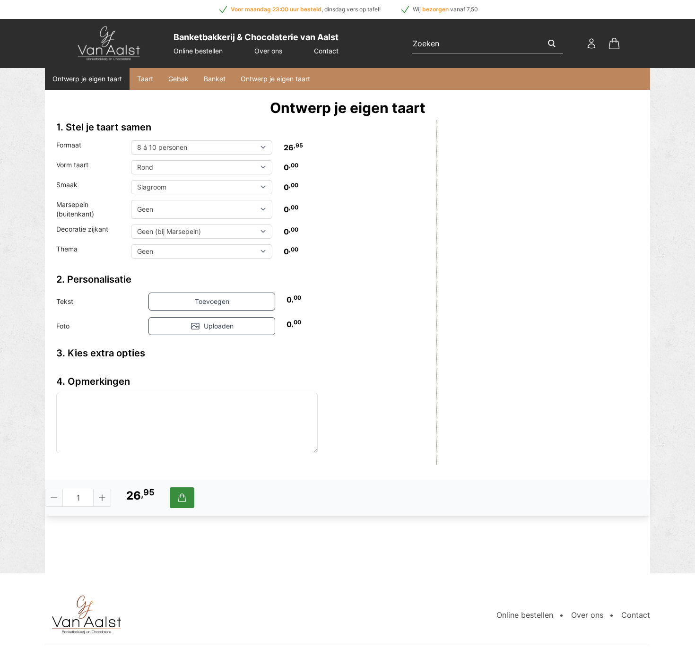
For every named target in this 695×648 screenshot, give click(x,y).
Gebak (178, 79)
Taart (145, 79)
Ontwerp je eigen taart (87, 79)
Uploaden (219, 326)
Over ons (268, 51)
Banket (215, 79)
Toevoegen (212, 301)
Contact (326, 51)
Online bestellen (198, 51)
